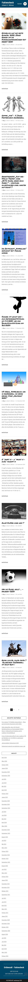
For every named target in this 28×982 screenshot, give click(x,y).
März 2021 (4, 909)
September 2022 (6, 862)
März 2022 (4, 873)
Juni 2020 (4, 941)
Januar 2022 (5, 880)
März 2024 (4, 826)
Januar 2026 (5, 768)
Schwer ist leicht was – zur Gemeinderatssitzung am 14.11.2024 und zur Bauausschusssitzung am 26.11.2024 (13, 321)
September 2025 (6, 775)
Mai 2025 (4, 786)
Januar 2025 (5, 797)
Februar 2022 (5, 876)
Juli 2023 (4, 840)
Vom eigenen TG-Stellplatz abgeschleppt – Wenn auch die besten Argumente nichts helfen (14, 723)
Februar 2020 (5, 956)
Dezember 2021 (6, 884)
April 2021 (4, 905)
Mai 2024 (4, 819)
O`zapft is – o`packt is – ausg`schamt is (13, 460)
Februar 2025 (5, 793)
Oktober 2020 (5, 927)
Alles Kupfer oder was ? (13, 523)
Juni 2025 (4, 783)
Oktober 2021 (5, 891)
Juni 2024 (4, 815)
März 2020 (4, 952)
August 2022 (5, 866)
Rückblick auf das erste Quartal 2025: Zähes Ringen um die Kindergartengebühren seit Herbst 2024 (14, 37)
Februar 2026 (5, 765)
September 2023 (6, 833)
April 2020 (4, 949)
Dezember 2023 (6, 830)
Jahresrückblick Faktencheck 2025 (10, 743)
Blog (4, 44)
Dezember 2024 (6, 801)
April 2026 (4, 757)
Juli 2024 (4, 812)
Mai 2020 (4, 945)
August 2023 (5, 837)
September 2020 (6, 931)
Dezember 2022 (6, 855)
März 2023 (4, 848)
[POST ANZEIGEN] (14, 21)
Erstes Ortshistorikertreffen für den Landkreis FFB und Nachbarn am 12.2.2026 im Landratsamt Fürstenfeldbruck (14, 738)
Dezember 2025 (6, 772)
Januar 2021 (5, 916)
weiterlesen (5, 88)
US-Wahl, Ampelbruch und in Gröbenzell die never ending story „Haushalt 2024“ (14, 394)
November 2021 (6, 887)
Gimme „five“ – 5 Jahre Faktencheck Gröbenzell (13, 116)
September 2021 (6, 894)
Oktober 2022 (5, 858)
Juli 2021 (4, 898)
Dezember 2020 (6, 920)
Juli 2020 (4, 938)
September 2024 (6, 808)
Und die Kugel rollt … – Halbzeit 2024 (12, 590)
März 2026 (4, 761)
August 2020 (5, 934)
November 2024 (6, 804)
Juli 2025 (4, 779)
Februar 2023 (5, 851)
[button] (20, 4)
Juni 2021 (4, 902)
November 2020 (6, 923)
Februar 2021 (5, 913)
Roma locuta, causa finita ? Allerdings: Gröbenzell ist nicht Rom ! (14, 662)
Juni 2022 (4, 869)
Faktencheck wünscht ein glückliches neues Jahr (13, 746)
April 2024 (4, 822)
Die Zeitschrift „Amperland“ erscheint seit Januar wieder (14, 250)
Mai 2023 (4, 844)
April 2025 (4, 790)
